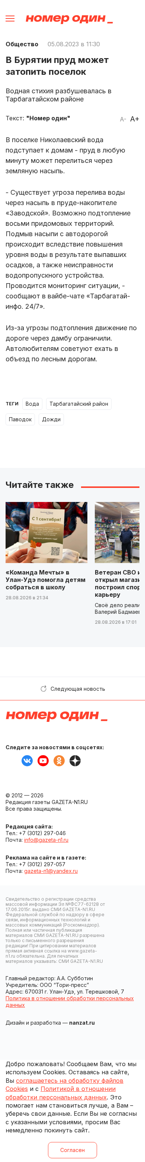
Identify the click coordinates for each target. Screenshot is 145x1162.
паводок (20, 419)
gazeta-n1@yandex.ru (51, 871)
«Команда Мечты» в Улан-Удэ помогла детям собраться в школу (46, 580)
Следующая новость (78, 689)
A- (123, 119)
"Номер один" (48, 118)
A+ (134, 118)
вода (32, 404)
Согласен (72, 1150)
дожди (51, 419)
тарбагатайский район (78, 404)
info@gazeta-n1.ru (46, 840)
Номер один (69, 19)
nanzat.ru (82, 1022)
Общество (22, 44)
